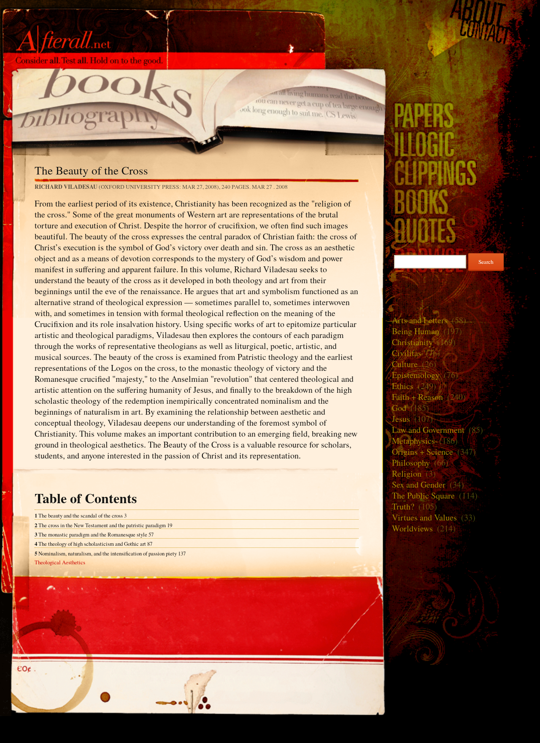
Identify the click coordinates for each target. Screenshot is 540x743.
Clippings (463, 172)
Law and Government (428, 429)
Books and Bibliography (193, 105)
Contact (463, 32)
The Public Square (423, 495)
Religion (406, 473)
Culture (405, 364)
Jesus (401, 418)
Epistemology (416, 375)
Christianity (412, 342)
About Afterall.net (463, 11)
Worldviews (412, 528)
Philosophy (411, 462)
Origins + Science (422, 451)
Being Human (415, 331)
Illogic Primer (463, 143)
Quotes (463, 230)
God (399, 407)
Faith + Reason (417, 396)
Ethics (402, 386)
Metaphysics (413, 440)
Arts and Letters (420, 320)
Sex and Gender (419, 484)
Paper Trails (463, 114)
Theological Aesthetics (60, 562)
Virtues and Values (424, 517)
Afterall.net (193, 20)
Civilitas (406, 353)
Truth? (403, 506)
